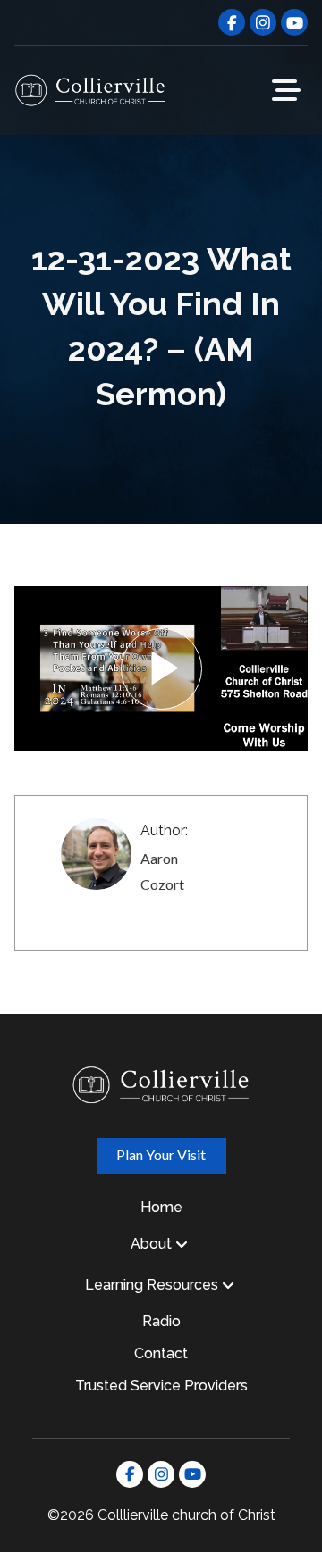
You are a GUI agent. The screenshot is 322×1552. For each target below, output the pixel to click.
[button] (286, 90)
